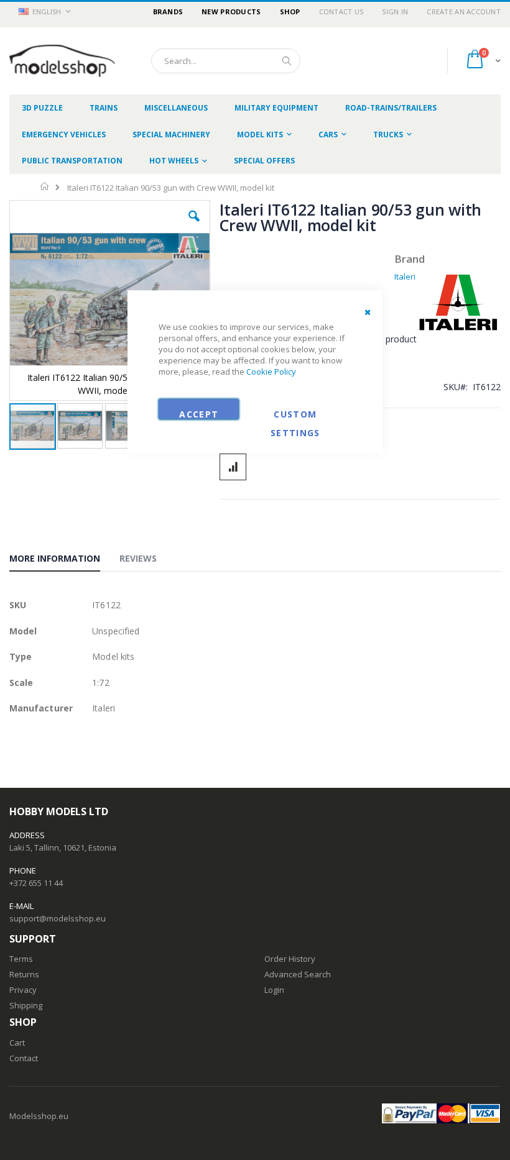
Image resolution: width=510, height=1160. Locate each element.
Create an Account (464, 11)
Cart (17, 1042)
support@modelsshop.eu (57, 918)
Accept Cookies (198, 414)
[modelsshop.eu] (62, 61)
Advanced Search (297, 974)
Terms (21, 958)
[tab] (64, 560)
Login (274, 989)
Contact (23, 1058)
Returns (24, 974)
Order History (289, 958)
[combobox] (225, 60)
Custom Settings (295, 414)
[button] (194, 225)
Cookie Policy (271, 372)
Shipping (25, 1005)
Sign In (395, 11)
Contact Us (341, 11)
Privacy (23, 989)
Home (45, 186)
